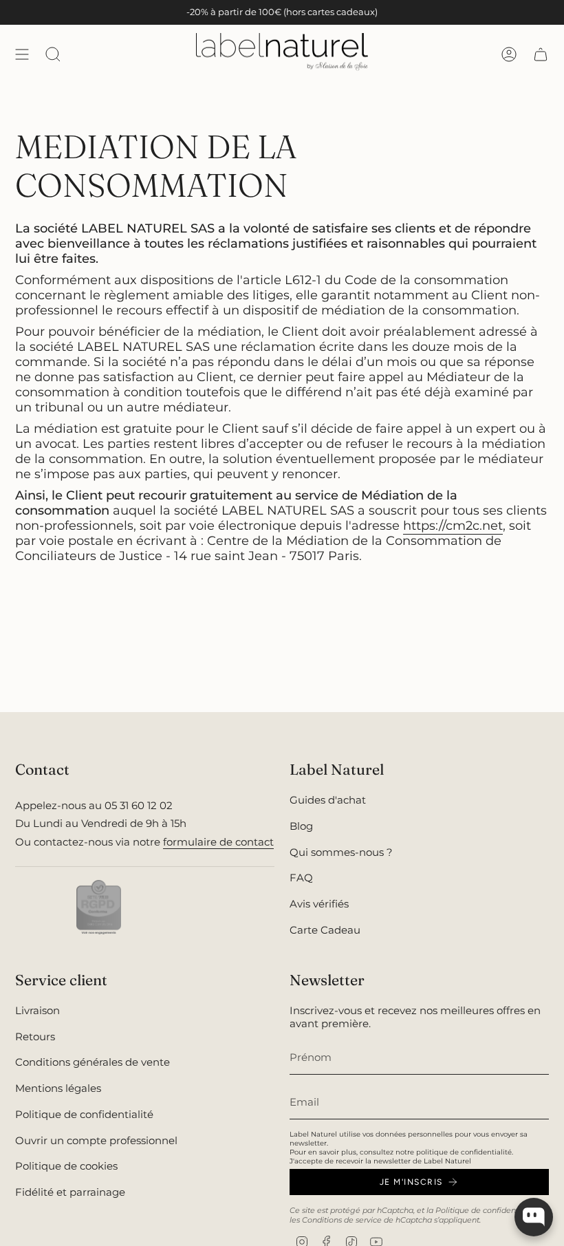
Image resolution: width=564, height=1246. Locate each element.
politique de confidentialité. (464, 1152)
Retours (35, 1036)
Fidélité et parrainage (70, 1192)
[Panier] (540, 54)
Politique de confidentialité (84, 1114)
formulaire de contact (218, 841)
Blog (301, 826)
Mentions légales (58, 1088)
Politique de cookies (66, 1165)
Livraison (37, 1010)
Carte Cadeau (325, 929)
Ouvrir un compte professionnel (96, 1140)
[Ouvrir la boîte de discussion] (533, 1217)
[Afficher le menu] (22, 54)
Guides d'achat (328, 799)
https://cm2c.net (453, 525)
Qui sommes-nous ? (341, 852)
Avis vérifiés (319, 903)
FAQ (301, 877)
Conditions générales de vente (92, 1061)
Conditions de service (342, 1220)
